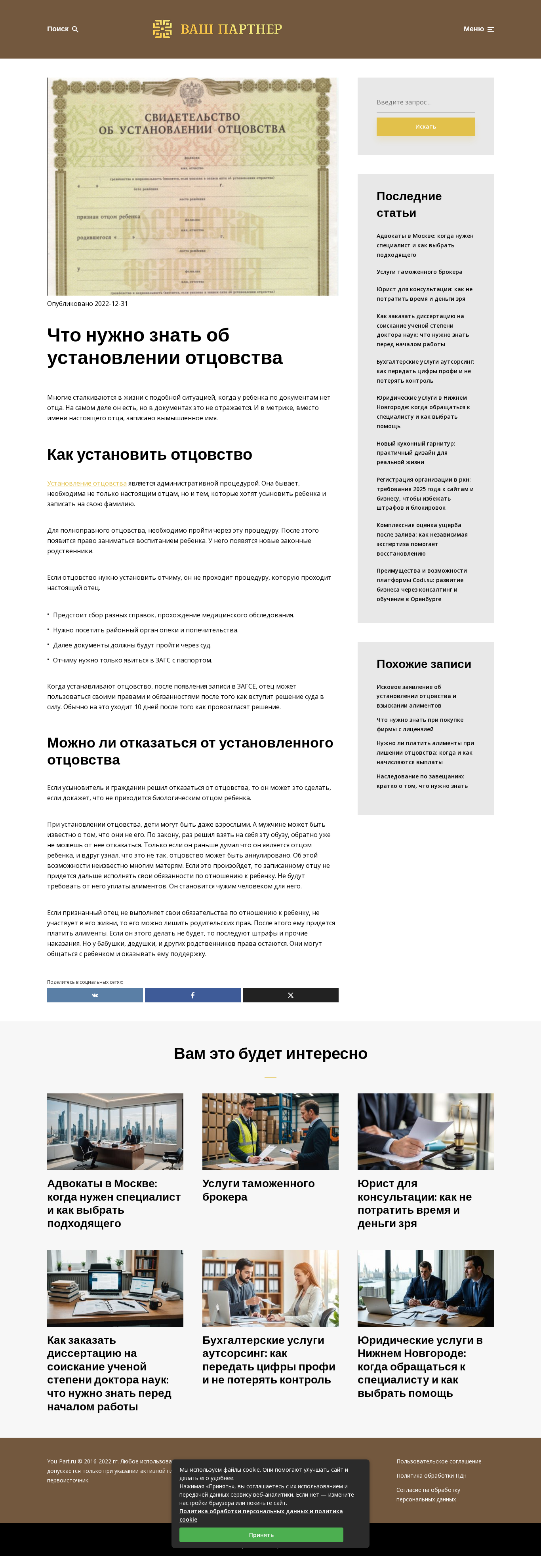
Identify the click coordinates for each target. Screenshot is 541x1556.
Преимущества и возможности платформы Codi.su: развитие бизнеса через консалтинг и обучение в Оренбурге (422, 584)
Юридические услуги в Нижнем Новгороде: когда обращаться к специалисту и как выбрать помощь (423, 411)
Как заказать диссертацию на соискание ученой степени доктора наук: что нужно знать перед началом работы (423, 330)
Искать (425, 126)
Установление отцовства (87, 483)
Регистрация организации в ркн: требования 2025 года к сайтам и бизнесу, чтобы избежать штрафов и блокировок (425, 493)
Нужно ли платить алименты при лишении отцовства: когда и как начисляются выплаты (425, 752)
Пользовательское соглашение (439, 1461)
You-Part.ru (61, 1461)
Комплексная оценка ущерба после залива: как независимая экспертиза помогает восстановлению (422, 539)
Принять (261, 1535)
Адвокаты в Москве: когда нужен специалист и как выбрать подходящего (425, 245)
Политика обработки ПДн (431, 1475)
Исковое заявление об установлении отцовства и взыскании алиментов (416, 696)
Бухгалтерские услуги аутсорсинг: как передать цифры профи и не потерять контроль (425, 371)
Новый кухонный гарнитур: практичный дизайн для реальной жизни (416, 453)
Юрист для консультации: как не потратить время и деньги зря (424, 293)
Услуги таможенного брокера (420, 271)
